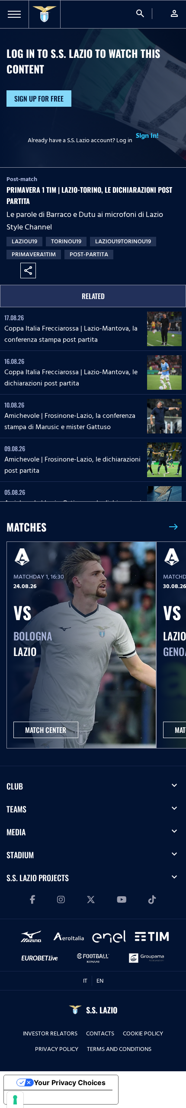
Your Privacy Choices (70, 1082)
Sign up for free (39, 98)
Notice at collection (43, 1097)
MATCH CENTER (45, 730)
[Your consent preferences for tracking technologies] (15, 1100)
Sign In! (147, 135)
